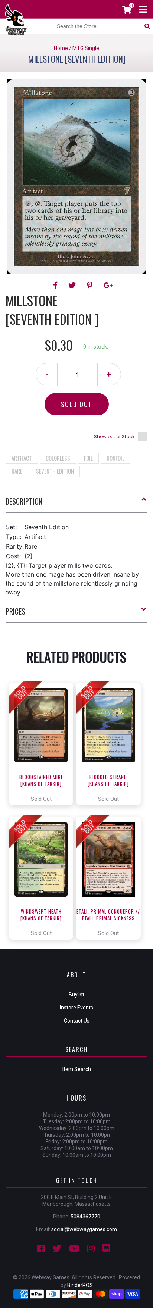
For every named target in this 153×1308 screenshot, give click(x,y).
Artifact (22, 458)
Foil (88, 458)
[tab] (76, 504)
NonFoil (115, 458)
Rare (17, 471)
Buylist (76, 995)
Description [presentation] (24, 501)
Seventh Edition (55, 471)
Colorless (58, 458)
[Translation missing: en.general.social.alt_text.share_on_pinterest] (91, 285)
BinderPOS (80, 1285)
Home (61, 48)
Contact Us (76, 1021)
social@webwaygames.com (84, 1229)
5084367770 (85, 1217)
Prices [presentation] (15, 611)
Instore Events (76, 1008)
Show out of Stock (114, 436)
